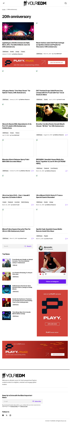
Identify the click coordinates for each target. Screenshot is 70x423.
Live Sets (17, 202)
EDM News (5, 51)
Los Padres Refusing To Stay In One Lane (22, 273)
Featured (46, 168)
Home (3, 9)
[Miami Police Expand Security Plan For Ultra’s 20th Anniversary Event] (18, 217)
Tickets (23, 51)
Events (12, 51)
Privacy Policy (14, 406)
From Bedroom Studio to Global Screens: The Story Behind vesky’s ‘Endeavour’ (22, 261)
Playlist (46, 236)
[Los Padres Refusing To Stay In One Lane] (6, 276)
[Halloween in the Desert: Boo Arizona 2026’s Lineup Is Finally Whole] (6, 289)
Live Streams (54, 168)
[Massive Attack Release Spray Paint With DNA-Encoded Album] (18, 148)
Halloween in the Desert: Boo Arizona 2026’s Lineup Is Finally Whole (22, 287)
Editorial (15, 265)
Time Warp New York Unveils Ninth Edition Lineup (21, 313)
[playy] (35, 62)
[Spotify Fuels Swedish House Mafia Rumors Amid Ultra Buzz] (52, 217)
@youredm (48, 247)
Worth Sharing (25, 202)
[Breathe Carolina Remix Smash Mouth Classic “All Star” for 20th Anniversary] (52, 112)
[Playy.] (35, 349)
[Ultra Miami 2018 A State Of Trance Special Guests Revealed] (52, 184)
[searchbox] (13, 246)
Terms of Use (23, 406)
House (12, 133)
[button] (4, 3)
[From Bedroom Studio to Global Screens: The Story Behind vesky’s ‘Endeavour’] (6, 263)
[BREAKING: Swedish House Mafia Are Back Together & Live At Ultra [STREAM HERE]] (52, 148)
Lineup (17, 51)
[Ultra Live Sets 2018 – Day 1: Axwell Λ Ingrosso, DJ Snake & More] (18, 184)
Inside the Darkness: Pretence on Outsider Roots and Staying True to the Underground (22, 300)
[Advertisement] (52, 313)
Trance (17, 133)
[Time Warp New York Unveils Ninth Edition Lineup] (6, 315)
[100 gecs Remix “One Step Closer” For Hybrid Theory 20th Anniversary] (18, 79)
